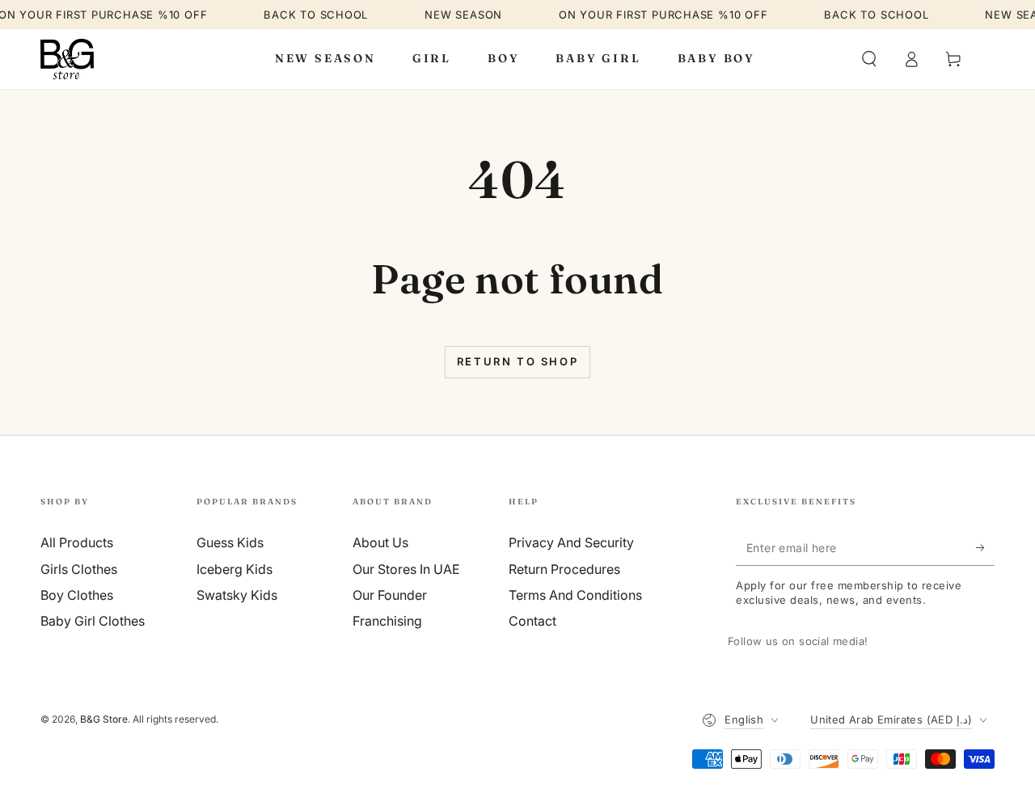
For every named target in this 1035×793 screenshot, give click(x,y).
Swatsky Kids (236, 595)
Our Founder (390, 595)
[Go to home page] (67, 59)
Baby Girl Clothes (92, 621)
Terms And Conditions (575, 595)
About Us (380, 542)
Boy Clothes (76, 595)
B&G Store (104, 719)
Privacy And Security (571, 542)
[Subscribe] (985, 547)
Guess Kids (230, 542)
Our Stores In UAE (406, 569)
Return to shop (517, 361)
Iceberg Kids (234, 569)
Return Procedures (564, 569)
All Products (76, 542)
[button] (869, 59)
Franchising (387, 621)
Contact (532, 621)
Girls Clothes (78, 569)
